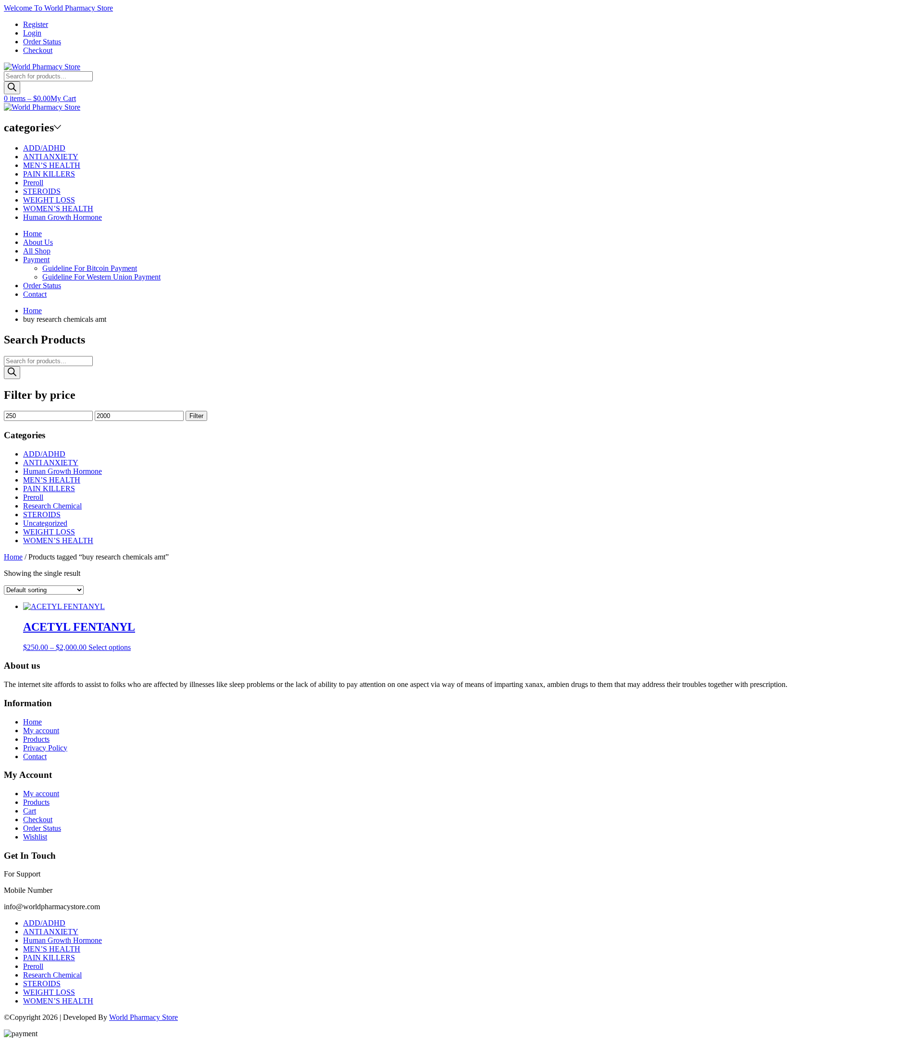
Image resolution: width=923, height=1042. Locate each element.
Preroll (33, 182)
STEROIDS (42, 191)
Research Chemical (52, 506)
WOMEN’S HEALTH (58, 208)
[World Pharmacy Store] (42, 67)
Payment (36, 259)
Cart (29, 811)
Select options (109, 647)
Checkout (37, 50)
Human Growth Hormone (62, 217)
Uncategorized (45, 523)
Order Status (42, 42)
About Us (38, 242)
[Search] (12, 87)
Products (36, 739)
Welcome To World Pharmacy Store (58, 8)
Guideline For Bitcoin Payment (89, 268)
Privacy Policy (45, 748)
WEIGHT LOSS (49, 200)
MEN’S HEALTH (51, 165)
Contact (35, 294)
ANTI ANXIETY (50, 156)
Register (35, 24)
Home (32, 233)
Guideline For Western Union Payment (101, 277)
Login (32, 33)
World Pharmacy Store (143, 1017)
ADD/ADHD (44, 148)
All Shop (36, 251)
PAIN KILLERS (49, 174)
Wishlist (35, 837)
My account (41, 730)
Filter (196, 415)
